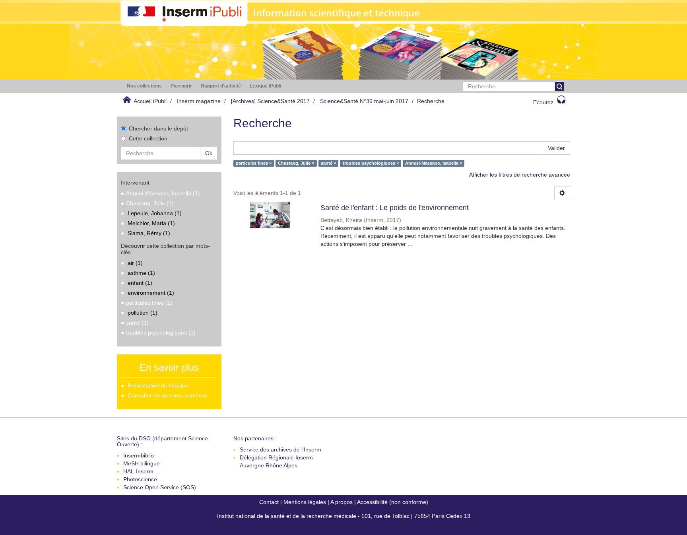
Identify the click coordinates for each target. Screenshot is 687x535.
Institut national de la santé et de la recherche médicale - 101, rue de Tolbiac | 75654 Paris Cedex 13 (343, 516)
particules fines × (254, 163)
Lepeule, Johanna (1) (155, 213)
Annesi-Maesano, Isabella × (433, 163)
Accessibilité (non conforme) (392, 502)
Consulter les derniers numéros (167, 395)
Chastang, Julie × (296, 163)
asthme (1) (141, 273)
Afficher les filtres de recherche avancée (519, 174)
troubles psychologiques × (371, 163)
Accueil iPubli (150, 101)
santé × (328, 163)
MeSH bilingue (141, 463)
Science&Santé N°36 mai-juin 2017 (364, 101)
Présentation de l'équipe (158, 385)
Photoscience (140, 479)
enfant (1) (140, 283)
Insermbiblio (138, 455)
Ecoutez (543, 102)
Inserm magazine (199, 101)
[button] (144, 86)
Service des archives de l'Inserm (280, 449)
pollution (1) (142, 312)
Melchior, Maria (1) (151, 223)
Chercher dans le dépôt (158, 128)
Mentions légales (304, 502)
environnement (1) (151, 293)
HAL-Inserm (138, 471)
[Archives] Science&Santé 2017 (270, 101)
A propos (341, 502)
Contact (269, 502)
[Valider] (559, 86)
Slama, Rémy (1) (149, 233)
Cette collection (148, 138)
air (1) (135, 263)
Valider (556, 148)
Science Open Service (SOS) (159, 487)
